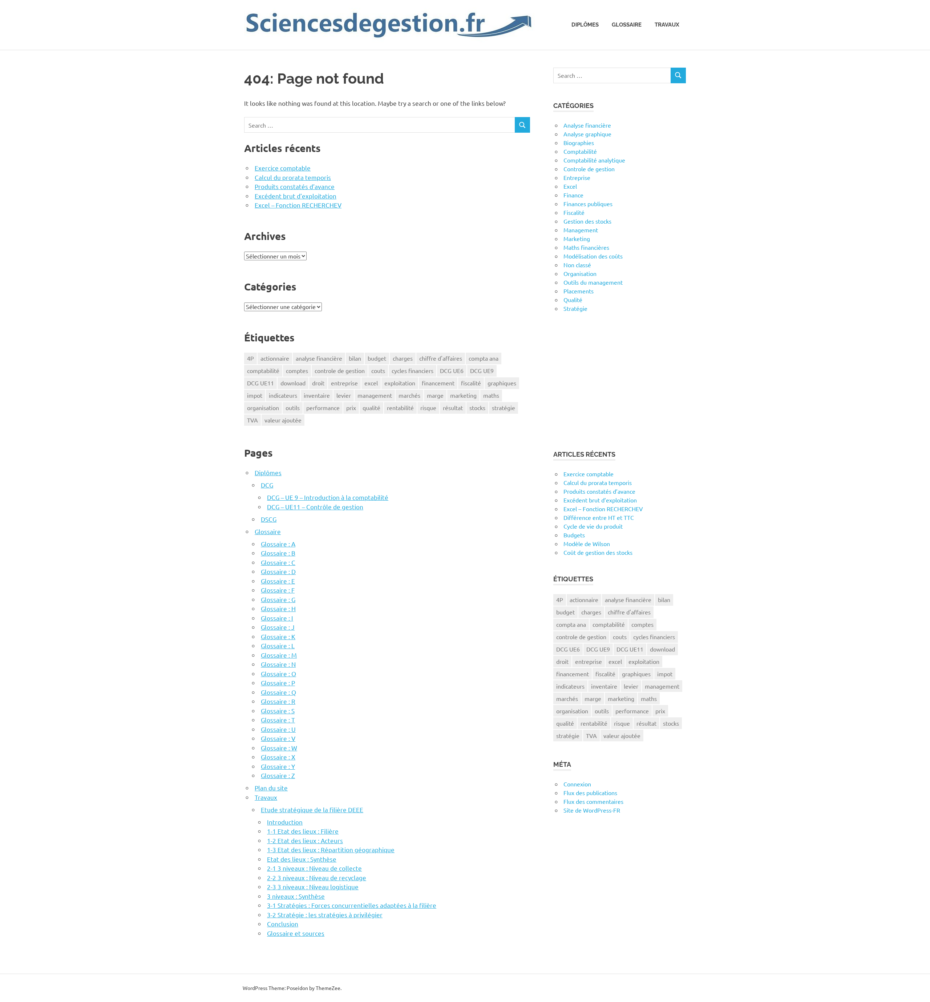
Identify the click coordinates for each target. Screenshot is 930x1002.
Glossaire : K (278, 636)
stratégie (503, 407)
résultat (453, 407)
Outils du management (593, 282)
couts (378, 370)
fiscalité (471, 382)
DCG (267, 485)
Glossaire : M (279, 655)
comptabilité (263, 370)
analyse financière (319, 358)
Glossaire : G (278, 599)
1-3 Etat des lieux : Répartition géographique (331, 849)
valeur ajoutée (283, 420)
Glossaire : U (278, 729)
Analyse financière (587, 125)
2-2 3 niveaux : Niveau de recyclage (316, 877)
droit (318, 382)
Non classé (577, 264)
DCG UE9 (482, 370)
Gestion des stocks (587, 221)
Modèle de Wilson (586, 543)
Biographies (578, 142)
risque (428, 407)
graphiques (502, 382)
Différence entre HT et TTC (598, 517)
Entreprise (576, 177)
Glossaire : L (278, 645)
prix (351, 407)
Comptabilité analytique (594, 160)
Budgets (574, 534)
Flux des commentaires (593, 801)
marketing (463, 395)
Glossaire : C (278, 562)
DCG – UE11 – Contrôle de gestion (315, 506)
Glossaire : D (278, 571)
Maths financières (586, 247)
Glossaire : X (278, 757)
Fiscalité (574, 212)
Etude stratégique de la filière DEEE (312, 809)
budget (377, 358)
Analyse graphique (587, 133)
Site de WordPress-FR (591, 810)
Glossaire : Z (278, 775)
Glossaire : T (278, 720)
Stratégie (575, 308)
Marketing (576, 238)
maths (491, 395)
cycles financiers (412, 370)
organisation (263, 407)
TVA (252, 420)
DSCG (268, 519)
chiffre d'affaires (440, 358)
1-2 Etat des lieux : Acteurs (305, 840)
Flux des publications (590, 792)
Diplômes (585, 24)
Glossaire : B (278, 553)
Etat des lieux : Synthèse (301, 859)
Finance (573, 195)
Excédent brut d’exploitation (295, 196)
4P (250, 358)
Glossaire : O (278, 673)
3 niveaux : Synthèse (296, 896)
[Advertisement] (619, 381)
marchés (409, 395)
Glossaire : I (277, 618)
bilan (355, 358)
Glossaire (627, 24)
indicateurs (283, 395)
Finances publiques (587, 203)
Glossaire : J (278, 627)
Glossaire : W (279, 748)
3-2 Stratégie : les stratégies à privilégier (325, 914)
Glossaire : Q (278, 692)
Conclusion (282, 923)
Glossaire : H (278, 608)
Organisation (580, 273)
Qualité (572, 299)
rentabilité (400, 407)
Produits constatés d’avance (295, 186)
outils (293, 407)
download (293, 382)
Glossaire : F (278, 590)
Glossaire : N (278, 664)
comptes (297, 370)
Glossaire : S (278, 710)
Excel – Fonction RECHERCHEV (298, 205)
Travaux (667, 24)
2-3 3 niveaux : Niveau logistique (313, 886)
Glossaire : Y (278, 766)
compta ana (483, 358)
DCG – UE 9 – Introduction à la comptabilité (327, 497)
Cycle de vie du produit (593, 526)
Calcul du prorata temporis (293, 177)
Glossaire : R (278, 701)
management (374, 395)
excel (371, 382)
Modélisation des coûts (593, 256)
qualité (371, 407)
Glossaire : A (278, 544)
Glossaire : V (278, 738)
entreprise (344, 382)
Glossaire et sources (295, 933)
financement (438, 382)
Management (580, 229)
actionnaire (274, 358)
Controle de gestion (589, 168)
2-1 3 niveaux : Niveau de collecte (314, 868)
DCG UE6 (452, 370)
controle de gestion (340, 370)
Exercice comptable (283, 168)
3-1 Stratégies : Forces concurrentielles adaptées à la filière (351, 905)
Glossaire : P (278, 682)
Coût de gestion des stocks (597, 552)
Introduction (285, 822)
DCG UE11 (260, 382)
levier (343, 395)
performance (323, 407)
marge (435, 395)
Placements (578, 290)
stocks (477, 407)
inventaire (317, 395)
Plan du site (271, 787)
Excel (570, 186)
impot (254, 395)
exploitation (399, 382)
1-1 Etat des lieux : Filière (303, 831)
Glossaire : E (278, 581)
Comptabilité (580, 151)
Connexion (577, 783)
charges (403, 358)
